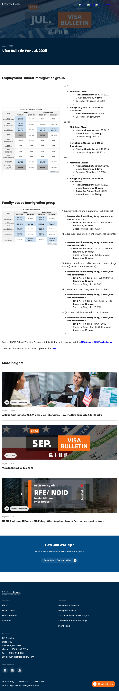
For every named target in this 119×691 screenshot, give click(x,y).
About (5, 605)
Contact (6, 620)
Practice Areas (9, 615)
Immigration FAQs (67, 610)
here (54, 348)
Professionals (8, 610)
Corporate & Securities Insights (73, 615)
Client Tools (64, 625)
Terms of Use (38, 682)
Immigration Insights (68, 605)
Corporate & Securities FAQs (72, 620)
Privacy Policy (8, 682)
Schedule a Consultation (57, 560)
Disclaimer (23, 682)
